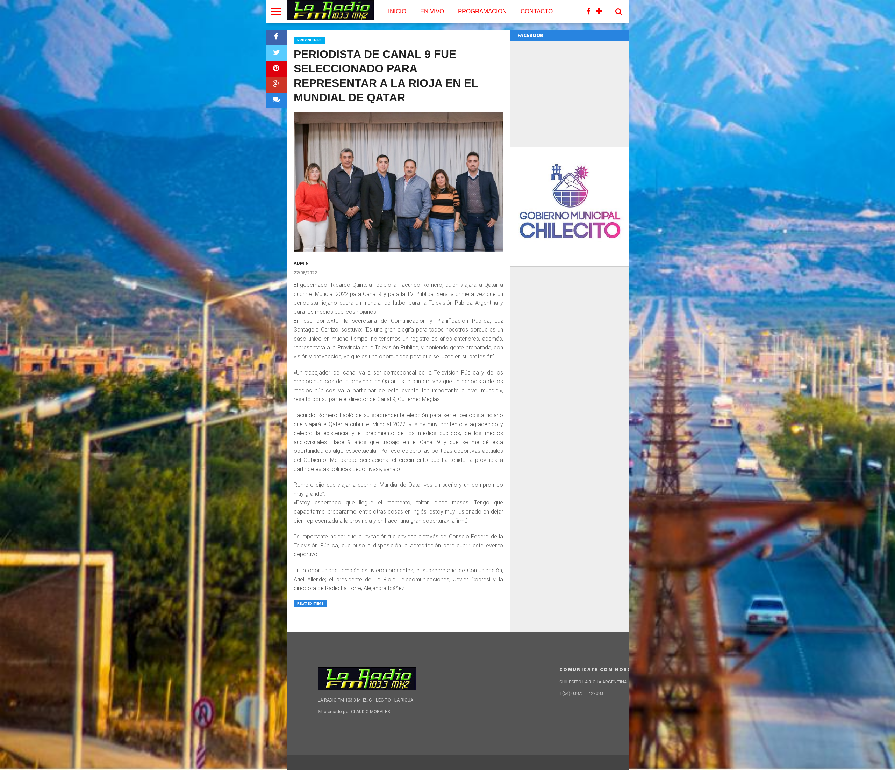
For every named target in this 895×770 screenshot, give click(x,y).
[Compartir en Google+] (276, 85)
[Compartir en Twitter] (276, 53)
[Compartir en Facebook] (276, 37)
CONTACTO (537, 11)
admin (301, 263)
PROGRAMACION (482, 11)
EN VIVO (432, 11)
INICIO (397, 11)
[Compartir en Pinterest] (276, 69)
